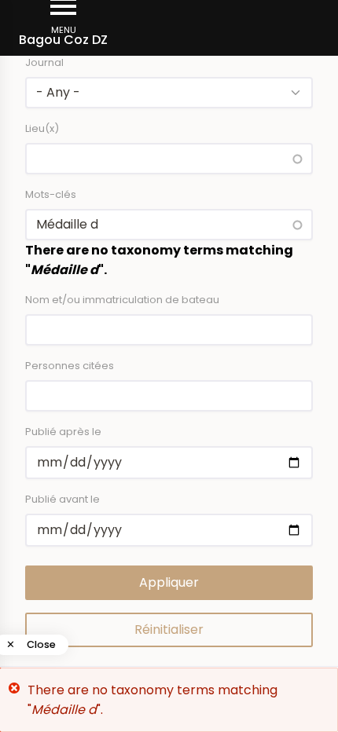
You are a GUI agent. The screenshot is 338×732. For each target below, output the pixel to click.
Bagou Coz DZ (63, 40)
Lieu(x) (42, 128)
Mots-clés (50, 194)
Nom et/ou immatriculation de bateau (122, 299)
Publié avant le (62, 499)
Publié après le (63, 431)
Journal (44, 62)
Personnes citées (69, 365)
